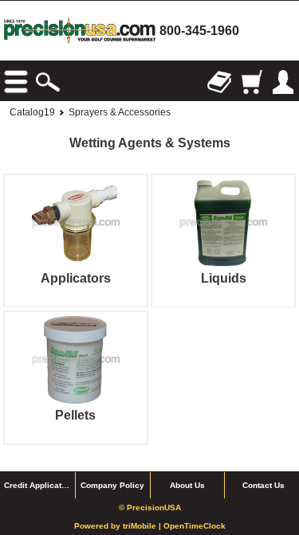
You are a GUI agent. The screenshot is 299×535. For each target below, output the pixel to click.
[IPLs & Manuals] (219, 82)
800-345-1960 (199, 30)
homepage (79, 31)
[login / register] (283, 82)
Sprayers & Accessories (120, 112)
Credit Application (38, 485)
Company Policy (112, 485)
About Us (187, 485)
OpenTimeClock (194, 525)
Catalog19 (32, 112)
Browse (16, 82)
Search (48, 82)
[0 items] (251, 82)
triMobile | (143, 525)
